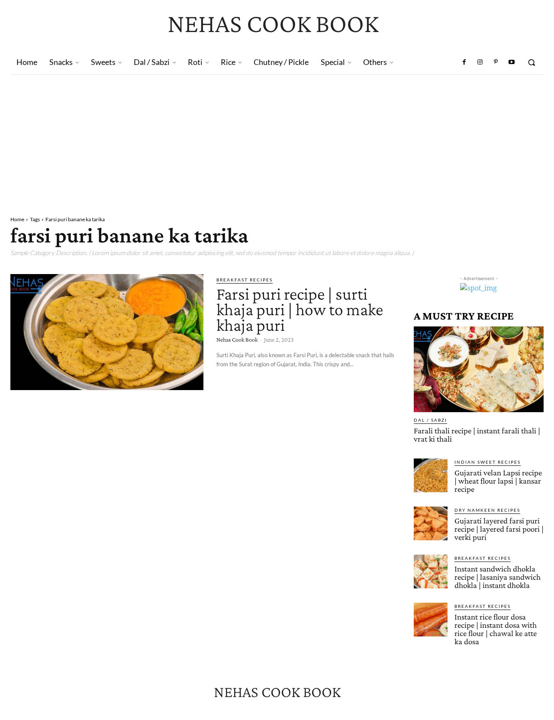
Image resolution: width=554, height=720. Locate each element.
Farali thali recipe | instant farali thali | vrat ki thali (477, 434)
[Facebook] (464, 62)
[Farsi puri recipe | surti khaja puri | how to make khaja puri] (106, 332)
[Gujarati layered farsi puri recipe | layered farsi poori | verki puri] (431, 523)
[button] (531, 62)
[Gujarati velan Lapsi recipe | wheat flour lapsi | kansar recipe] (431, 475)
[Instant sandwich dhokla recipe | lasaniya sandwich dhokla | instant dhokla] (431, 571)
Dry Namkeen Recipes (487, 510)
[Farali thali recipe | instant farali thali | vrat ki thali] (479, 369)
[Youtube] (511, 62)
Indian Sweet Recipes (487, 462)
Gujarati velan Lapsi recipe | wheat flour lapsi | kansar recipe (498, 481)
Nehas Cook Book (237, 339)
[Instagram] (480, 62)
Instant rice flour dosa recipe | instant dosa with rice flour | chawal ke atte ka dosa (495, 629)
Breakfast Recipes (244, 279)
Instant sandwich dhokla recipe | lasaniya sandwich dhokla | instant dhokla (497, 577)
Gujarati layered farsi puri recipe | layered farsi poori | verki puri (499, 529)
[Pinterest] (495, 62)
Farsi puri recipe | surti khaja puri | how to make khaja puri (299, 309)
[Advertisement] (277, 139)
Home (17, 219)
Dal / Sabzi (430, 420)
